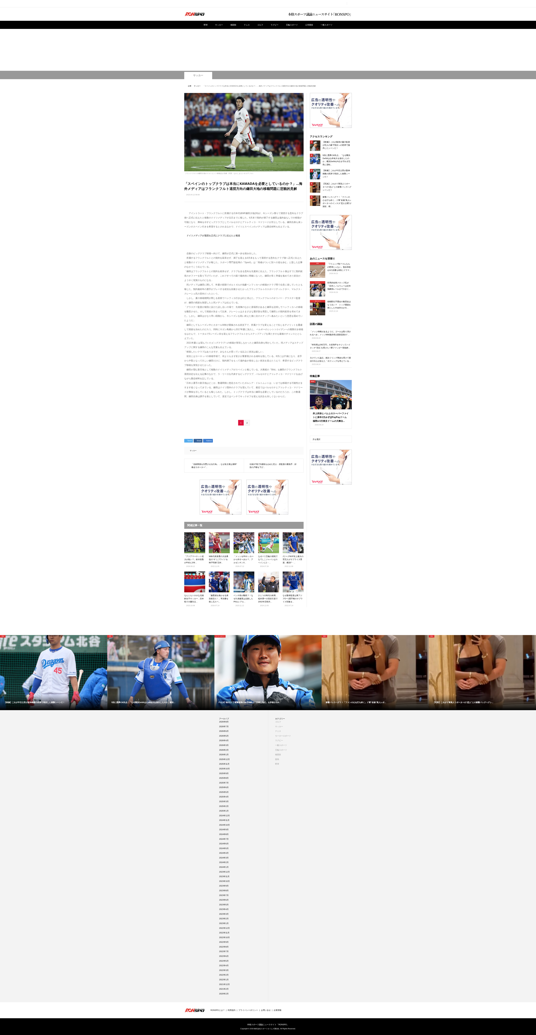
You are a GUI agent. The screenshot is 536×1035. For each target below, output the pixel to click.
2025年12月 (224, 759)
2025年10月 (224, 769)
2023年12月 (224, 872)
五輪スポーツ (292, 25)
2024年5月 (224, 848)
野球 (206, 25)
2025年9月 (224, 773)
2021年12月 (224, 984)
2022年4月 (224, 965)
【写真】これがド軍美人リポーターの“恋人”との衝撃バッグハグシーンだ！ (337, 187)
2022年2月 (224, 975)
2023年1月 (224, 923)
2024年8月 (224, 834)
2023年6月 (224, 900)
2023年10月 (224, 881)
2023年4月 (224, 909)
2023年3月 (224, 914)
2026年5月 (224, 736)
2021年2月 (224, 989)
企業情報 (277, 1010)
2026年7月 (224, 726)
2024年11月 (224, 820)
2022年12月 (224, 928)
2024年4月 (224, 853)
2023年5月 (224, 904)
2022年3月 (224, 970)
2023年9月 (224, 886)
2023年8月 (224, 890)
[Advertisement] (268, 49)
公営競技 (309, 25)
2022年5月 (224, 961)
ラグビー (274, 25)
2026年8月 (224, 722)
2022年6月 (224, 956)
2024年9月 (224, 829)
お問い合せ (266, 1010)
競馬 (277, 759)
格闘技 (233, 25)
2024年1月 (224, 867)
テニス (247, 25)
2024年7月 (224, 839)
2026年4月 (224, 740)
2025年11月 (224, 764)
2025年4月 (224, 797)
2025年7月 (224, 783)
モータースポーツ (283, 736)
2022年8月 (224, 947)
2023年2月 (224, 918)
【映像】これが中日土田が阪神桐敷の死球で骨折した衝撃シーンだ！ (336, 173)
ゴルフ (260, 25)
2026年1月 (224, 754)
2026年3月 (224, 745)
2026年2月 (224, 750)
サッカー (219, 25)
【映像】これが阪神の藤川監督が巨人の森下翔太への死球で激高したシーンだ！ (336, 145)
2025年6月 (224, 787)
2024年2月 (224, 862)
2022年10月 (224, 937)
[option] (53, 672)
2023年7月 (224, 895)
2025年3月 (224, 801)
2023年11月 (224, 876)
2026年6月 (224, 731)
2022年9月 (224, 942)
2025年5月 (224, 792)
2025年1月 (224, 811)
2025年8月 (224, 778)
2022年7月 (224, 951)
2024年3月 (224, 858)
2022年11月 (224, 933)
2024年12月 (224, 815)
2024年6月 (224, 843)
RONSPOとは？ (217, 1010)
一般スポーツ (326, 25)
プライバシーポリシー (248, 1010)
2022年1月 (224, 979)
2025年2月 (224, 806)
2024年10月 (224, 825)
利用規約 (231, 1010)
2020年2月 (224, 994)
